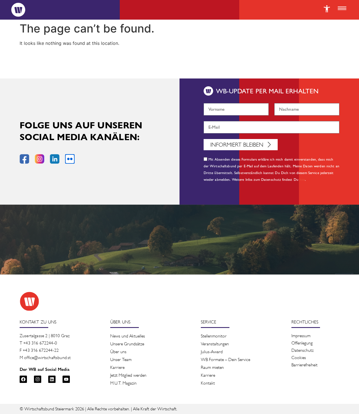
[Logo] (18, 10)
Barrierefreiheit (304, 365)
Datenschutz (302, 350)
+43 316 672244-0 (40, 343)
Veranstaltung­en (215, 344)
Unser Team (121, 359)
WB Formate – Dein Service (225, 359)
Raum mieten (212, 367)
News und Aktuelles (127, 336)
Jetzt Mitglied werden (128, 375)
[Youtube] (66, 379)
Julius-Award (212, 352)
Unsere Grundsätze (127, 344)
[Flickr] (70, 159)
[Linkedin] (52, 379)
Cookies (298, 357)
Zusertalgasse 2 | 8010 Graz (45, 336)
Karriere (117, 367)
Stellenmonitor (214, 336)
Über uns (118, 352)
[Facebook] (23, 379)
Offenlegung (302, 343)
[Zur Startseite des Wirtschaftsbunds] (29, 301)
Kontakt (208, 383)
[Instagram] (37, 379)
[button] (342, 9)
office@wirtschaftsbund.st (47, 357)
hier (302, 179)
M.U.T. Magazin (123, 383)
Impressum (300, 336)
